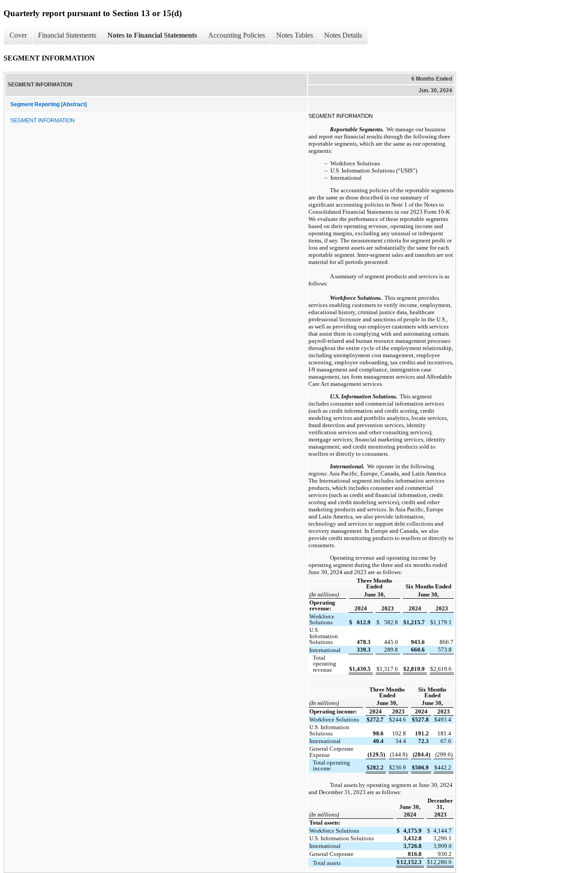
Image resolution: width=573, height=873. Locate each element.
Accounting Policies (236, 35)
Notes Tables (294, 35)
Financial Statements (67, 35)
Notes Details (343, 35)
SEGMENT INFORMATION (42, 120)
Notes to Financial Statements (152, 35)
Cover (18, 35)
